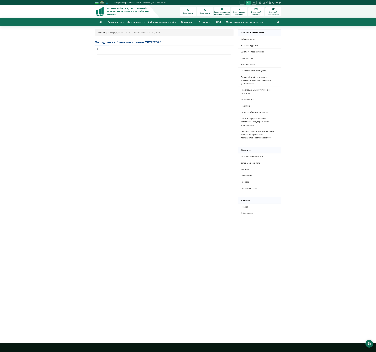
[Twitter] (277, 3)
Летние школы (248, 64)
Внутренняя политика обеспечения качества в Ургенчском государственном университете (257, 134)
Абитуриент (187, 22)
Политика (245, 106)
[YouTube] (270, 3)
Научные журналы (249, 45)
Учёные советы (248, 39)
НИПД (218, 22)
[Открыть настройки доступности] (369, 344)
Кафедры (245, 182)
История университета (252, 156)
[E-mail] (264, 3)
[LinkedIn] (280, 3)
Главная (101, 32)
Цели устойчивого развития (254, 112)
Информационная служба (162, 22)
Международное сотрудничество (244, 22)
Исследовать (247, 99)
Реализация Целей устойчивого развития (256, 91)
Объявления (247, 213)
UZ (242, 2)
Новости (245, 207)
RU (248, 2)
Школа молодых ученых (252, 52)
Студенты (204, 22)
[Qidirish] (278, 22)
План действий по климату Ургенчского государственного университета (256, 80)
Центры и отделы (249, 188)
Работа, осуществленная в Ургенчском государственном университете (255, 121)
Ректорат (245, 169)
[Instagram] (273, 3)
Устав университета (250, 163)
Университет (115, 22)
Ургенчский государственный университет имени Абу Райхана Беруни (128, 11)
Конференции (247, 58)
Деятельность (135, 22)
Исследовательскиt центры (254, 71)
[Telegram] (260, 3)
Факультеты (246, 175)
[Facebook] (267, 3)
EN (254, 2)
